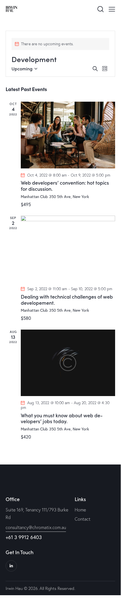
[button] (112, 8)
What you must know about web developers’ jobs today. (62, 418)
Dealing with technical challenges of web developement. (67, 300)
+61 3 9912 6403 (24, 537)
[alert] (60, 44)
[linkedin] (11, 565)
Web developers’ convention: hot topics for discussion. (65, 186)
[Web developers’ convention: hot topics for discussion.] (68, 135)
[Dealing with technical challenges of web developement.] (68, 249)
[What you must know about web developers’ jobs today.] (68, 363)
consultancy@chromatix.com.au (36, 527)
